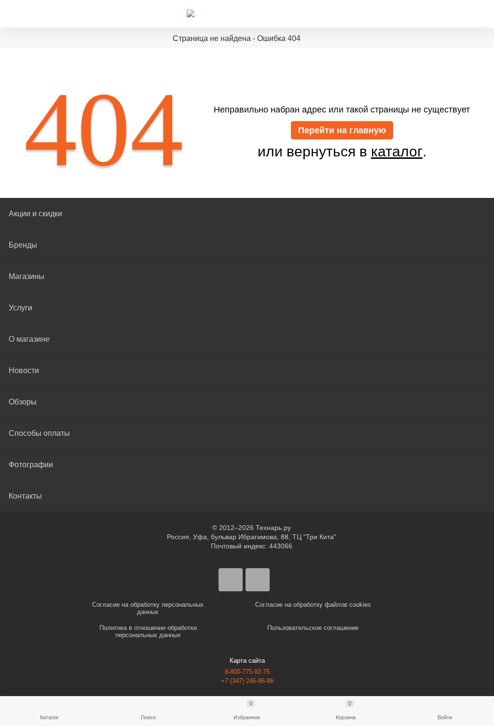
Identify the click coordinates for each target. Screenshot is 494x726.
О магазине (29, 339)
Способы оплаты (39, 433)
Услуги (20, 308)
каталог (397, 151)
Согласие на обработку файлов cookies (313, 604)
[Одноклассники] (258, 579)
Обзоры (23, 402)
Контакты (25, 496)
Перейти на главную (342, 130)
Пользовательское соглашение (312, 627)
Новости (24, 370)
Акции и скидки (35, 213)
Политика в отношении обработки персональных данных (148, 631)
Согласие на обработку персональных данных (148, 608)
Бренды (23, 245)
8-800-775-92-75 (247, 671)
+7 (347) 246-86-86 (247, 680)
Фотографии (31, 465)
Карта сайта (247, 660)
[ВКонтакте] (231, 579)
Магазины (26, 276)
